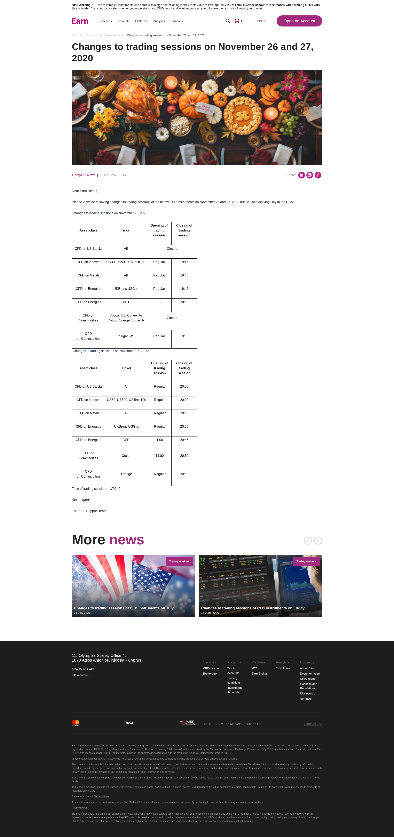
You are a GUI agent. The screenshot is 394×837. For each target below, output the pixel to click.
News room (307, 678)
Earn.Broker (259, 673)
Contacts (306, 698)
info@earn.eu (80, 675)
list (232, 777)
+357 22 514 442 (83, 669)
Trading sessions (179, 561)
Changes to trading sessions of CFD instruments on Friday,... (254, 608)
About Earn (307, 668)
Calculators (283, 668)
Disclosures (307, 693)
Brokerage (210, 673)
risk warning (246, 821)
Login (262, 21)
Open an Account (299, 21)
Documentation (310, 673)
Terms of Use (101, 796)
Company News (83, 175)
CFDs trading (212, 668)
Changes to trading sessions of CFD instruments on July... (125, 608)
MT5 (255, 668)
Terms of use (313, 724)
